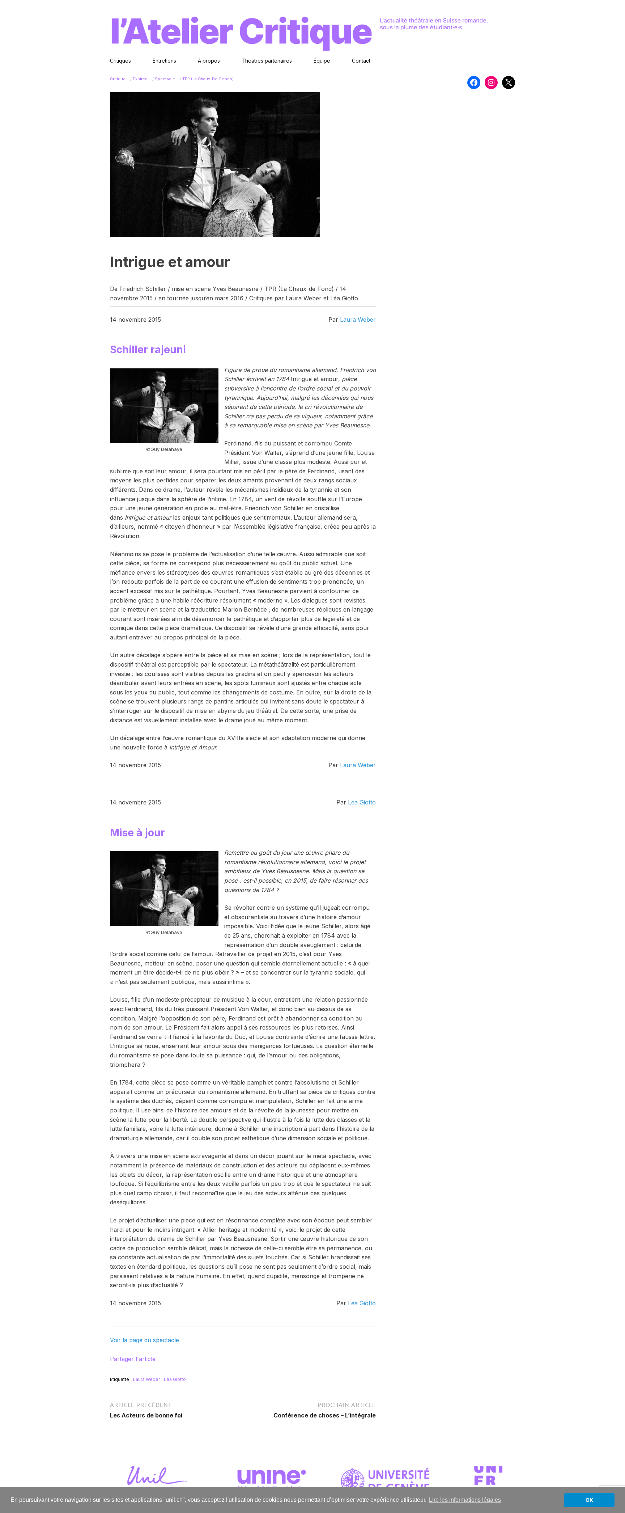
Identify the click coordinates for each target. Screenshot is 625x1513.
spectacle (165, 78)
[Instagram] (491, 82)
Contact (361, 61)
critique (118, 78)
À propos (209, 61)
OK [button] (589, 1500)
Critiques (120, 61)
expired (140, 78)
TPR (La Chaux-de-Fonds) (208, 78)
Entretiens (164, 61)
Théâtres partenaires (267, 61)
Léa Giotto (362, 802)
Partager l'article (133, 1359)
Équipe (322, 61)
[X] (508, 82)
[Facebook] (473, 82)
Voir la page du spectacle (144, 1340)
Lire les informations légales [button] (465, 1500)
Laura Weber (358, 319)
